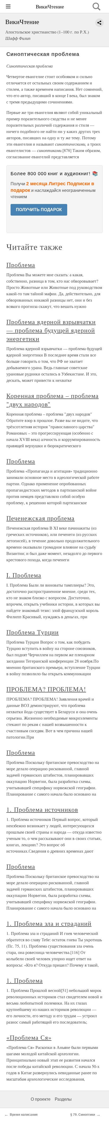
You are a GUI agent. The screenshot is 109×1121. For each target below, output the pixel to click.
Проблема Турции (32, 632)
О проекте (41, 1099)
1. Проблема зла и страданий (49, 923)
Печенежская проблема (40, 518)
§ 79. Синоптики (82, 1115)
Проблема (20, 264)
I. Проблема (23, 575)
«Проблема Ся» (28, 1037)
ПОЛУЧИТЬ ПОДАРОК (39, 209)
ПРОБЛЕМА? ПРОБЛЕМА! (46, 689)
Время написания (24, 1115)
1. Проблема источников (42, 809)
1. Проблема (24, 980)
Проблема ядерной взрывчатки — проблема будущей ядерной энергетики (51, 330)
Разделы (63, 1099)
